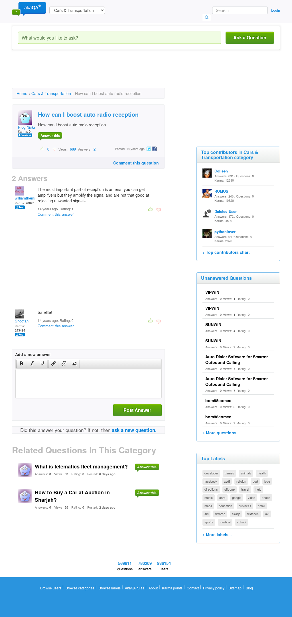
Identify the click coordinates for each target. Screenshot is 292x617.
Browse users (50, 587)
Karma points (172, 587)
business (245, 505)
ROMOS (221, 191)
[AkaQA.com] (29, 8)
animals (246, 473)
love (267, 481)
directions (211, 489)
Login (275, 10)
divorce (220, 513)
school (241, 522)
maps (208, 505)
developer (211, 473)
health (262, 473)
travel (245, 489)
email (261, 505)
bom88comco (218, 400)
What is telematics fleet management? (81, 466)
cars (222, 497)
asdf (227, 481)
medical (225, 522)
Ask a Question (249, 37)
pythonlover (225, 231)
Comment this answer (56, 214)
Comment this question (136, 163)
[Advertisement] (116, 74)
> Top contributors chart (226, 252)
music (208, 497)
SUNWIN (213, 324)
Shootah (22, 321)
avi (267, 513)
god (255, 481)
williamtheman (26, 198)
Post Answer (137, 410)
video (251, 497)
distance (253, 513)
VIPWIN (212, 292)
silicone (229, 489)
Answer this (50, 135)
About (153, 587)
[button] (21, 364)
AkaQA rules (134, 587)
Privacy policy (213, 587)
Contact (193, 587)
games (229, 473)
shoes (266, 497)
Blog (249, 587)
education (225, 505)
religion (241, 481)
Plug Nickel (27, 127)
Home (22, 93)
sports (208, 522)
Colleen (221, 171)
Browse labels (110, 587)
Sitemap (235, 587)
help (258, 489)
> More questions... (221, 432)
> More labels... (217, 534)
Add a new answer (33, 354)
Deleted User (225, 211)
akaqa (236, 513)
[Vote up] (42, 149)
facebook (210, 481)
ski (206, 513)
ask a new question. (134, 430)
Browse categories (80, 587)
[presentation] (22, 364)
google (236, 497)
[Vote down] (54, 149)
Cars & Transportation (51, 93)
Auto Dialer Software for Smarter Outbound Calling (236, 359)
